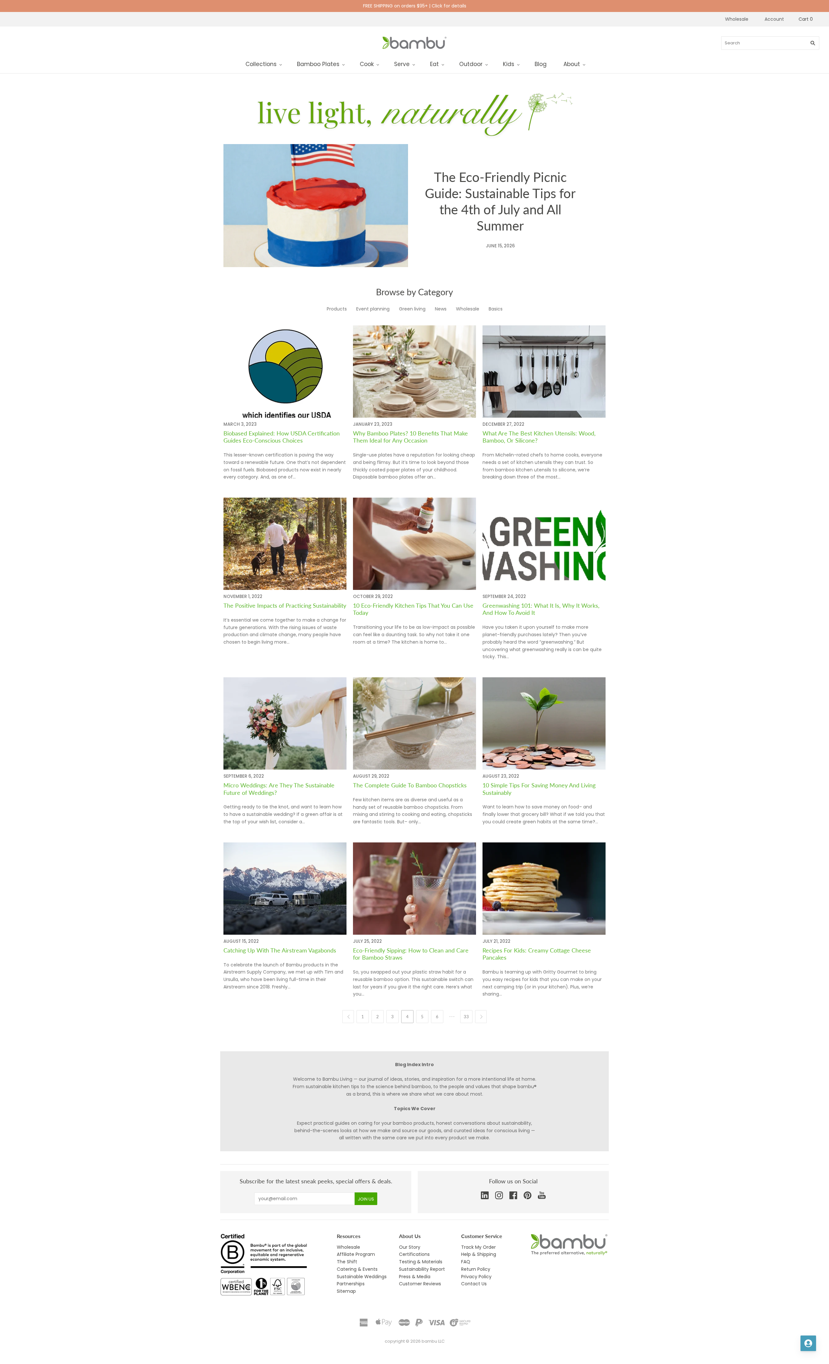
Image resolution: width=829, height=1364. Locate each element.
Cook (367, 64)
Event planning (373, 308)
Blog (541, 64)
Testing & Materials (420, 1261)
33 (466, 1016)
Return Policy (475, 1269)
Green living (412, 308)
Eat (434, 64)
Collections (261, 64)
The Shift (347, 1261)
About (571, 64)
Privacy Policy (476, 1276)
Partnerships (351, 1283)
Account (774, 19)
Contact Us (474, 1283)
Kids (508, 64)
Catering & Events (357, 1269)
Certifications (414, 1254)
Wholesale (736, 19)
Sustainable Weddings (362, 1276)
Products (337, 308)
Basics (496, 308)
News (441, 308)
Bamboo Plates (318, 64)
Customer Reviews (420, 1283)
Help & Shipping (478, 1254)
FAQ (465, 1261)
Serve (402, 64)
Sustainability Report (422, 1269)
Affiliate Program (356, 1254)
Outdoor (471, 64)
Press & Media (414, 1276)
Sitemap (346, 1291)
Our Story (409, 1247)
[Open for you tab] (808, 1343)
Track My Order (478, 1247)
